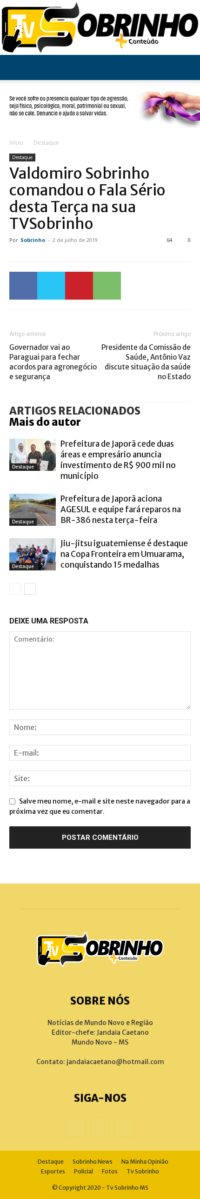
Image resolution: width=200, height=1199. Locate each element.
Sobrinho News (93, 1161)
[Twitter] (51, 286)
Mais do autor (45, 422)
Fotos (110, 1171)
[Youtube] (124, 1127)
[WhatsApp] (107, 286)
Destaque (46, 143)
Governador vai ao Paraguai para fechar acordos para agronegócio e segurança (53, 362)
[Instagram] (100, 1127)
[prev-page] (15, 589)
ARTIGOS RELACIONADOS (74, 410)
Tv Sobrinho (143, 1171)
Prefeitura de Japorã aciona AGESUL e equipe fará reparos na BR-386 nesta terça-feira (120, 509)
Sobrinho (32, 239)
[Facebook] (23, 286)
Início (16, 143)
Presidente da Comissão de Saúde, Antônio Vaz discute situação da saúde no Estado (146, 362)
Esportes (53, 1171)
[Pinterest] (79, 286)
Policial (83, 1171)
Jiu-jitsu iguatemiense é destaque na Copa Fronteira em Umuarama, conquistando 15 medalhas (124, 554)
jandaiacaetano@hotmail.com (115, 1062)
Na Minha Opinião (144, 1161)
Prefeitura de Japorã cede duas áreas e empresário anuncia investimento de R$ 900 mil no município (118, 460)
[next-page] (30, 589)
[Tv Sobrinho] (100, 27)
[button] (16, 67)
